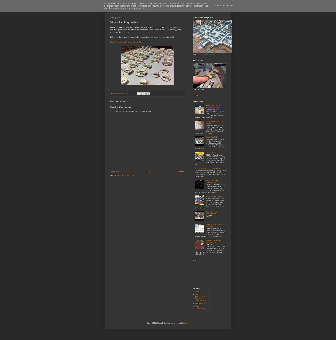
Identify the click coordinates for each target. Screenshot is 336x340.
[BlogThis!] (141, 93)
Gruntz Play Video (212, 137)
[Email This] (138, 93)
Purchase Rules (200, 309)
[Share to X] (143, 93)
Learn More (219, 6)
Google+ (196, 95)
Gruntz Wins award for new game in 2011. (210, 168)
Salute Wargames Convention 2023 (212, 213)
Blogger (186, 323)
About (197, 306)
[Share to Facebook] (146, 93)
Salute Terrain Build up (214, 196)
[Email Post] (134, 93)
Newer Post (115, 171)
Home (148, 171)
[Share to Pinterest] (148, 93)
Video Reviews (200, 301)
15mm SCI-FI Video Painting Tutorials (200, 296)
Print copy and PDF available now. (212, 181)
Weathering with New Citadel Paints (213, 241)
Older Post (180, 171)
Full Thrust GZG (211, 153)
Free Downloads (201, 303)
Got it (230, 6)
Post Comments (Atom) (128, 175)
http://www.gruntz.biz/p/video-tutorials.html (126, 42)
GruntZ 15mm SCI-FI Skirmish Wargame (213, 106)
